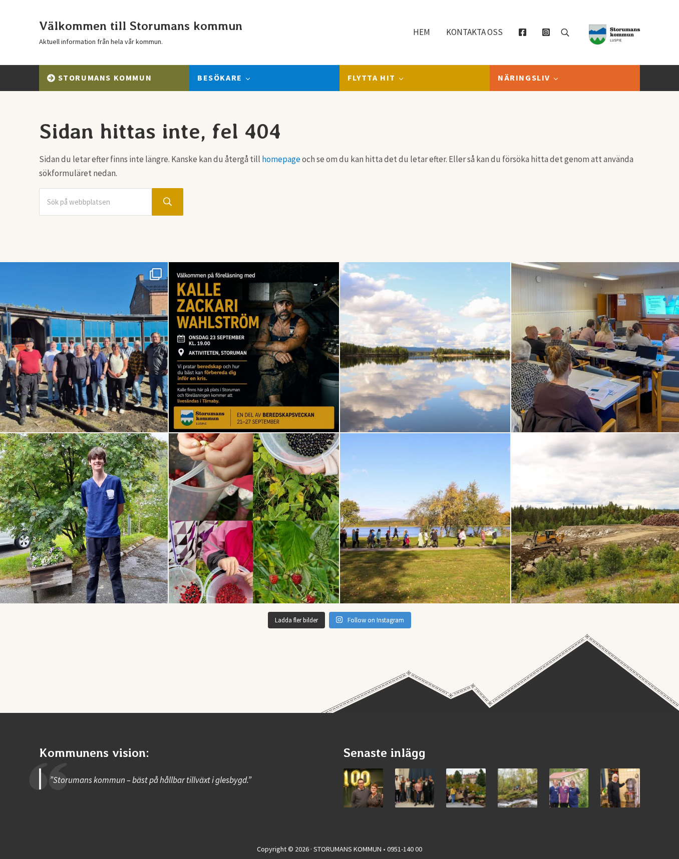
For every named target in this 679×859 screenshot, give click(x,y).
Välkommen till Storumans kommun (140, 26)
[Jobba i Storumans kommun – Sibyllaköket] (620, 788)
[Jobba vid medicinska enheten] (569, 788)
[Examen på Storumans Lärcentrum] (415, 788)
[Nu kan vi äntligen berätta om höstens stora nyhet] (254, 347)
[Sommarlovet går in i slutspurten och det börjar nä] (425, 518)
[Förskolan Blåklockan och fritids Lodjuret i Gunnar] (254, 518)
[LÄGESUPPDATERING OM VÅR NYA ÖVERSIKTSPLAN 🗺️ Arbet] (425, 347)
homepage (281, 159)
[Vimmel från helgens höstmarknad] (466, 788)
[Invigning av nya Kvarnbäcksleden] (517, 788)
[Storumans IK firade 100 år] (363, 788)
